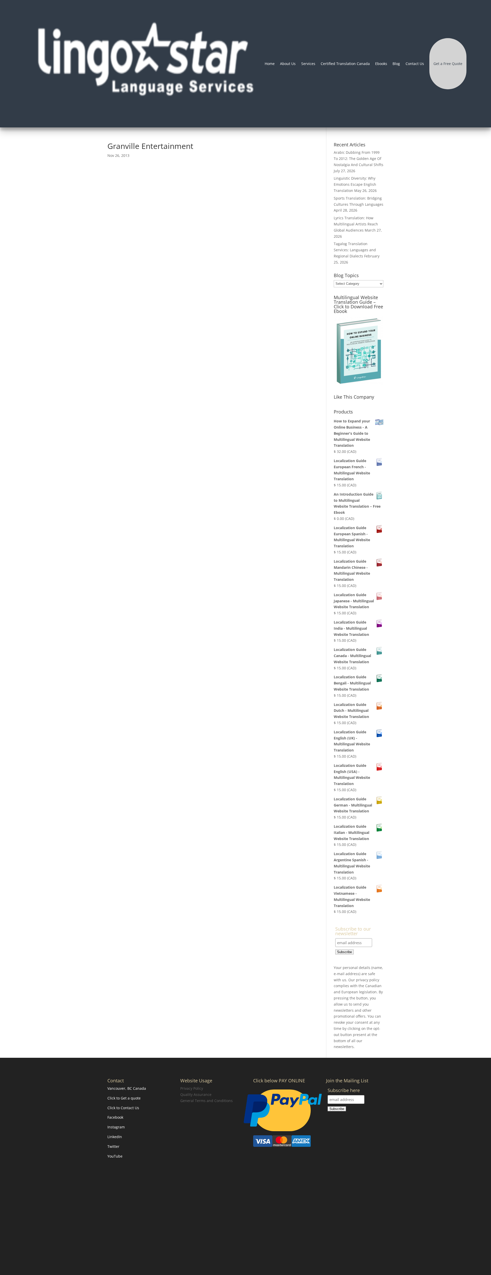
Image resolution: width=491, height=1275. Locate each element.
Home (270, 63)
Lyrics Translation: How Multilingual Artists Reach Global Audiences (356, 224)
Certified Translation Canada (345, 63)
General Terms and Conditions (206, 1100)
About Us (288, 63)
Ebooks (381, 63)
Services (308, 63)
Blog (396, 63)
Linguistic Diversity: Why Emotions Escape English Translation (355, 184)
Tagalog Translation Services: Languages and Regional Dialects (355, 249)
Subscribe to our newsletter (353, 931)
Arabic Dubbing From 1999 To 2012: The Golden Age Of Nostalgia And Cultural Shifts (358, 158)
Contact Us (415, 63)
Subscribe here (344, 1090)
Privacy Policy (191, 1088)
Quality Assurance (195, 1094)
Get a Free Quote (447, 63)
